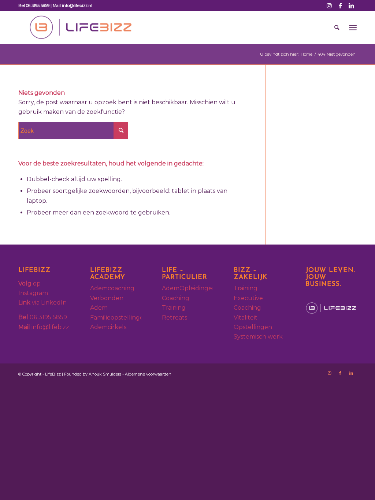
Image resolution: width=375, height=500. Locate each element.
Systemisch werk (258, 336)
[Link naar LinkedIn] (351, 5)
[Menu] (353, 27)
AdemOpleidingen (189, 288)
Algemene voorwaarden (148, 374)
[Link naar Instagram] (329, 5)
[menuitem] (337, 27)
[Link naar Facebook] (340, 5)
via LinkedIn (42, 302)
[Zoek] (337, 27)
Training (174, 307)
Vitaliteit (245, 317)
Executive (248, 298)
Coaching (175, 298)
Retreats (174, 317)
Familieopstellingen (119, 317)
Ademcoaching (113, 288)
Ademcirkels (108, 327)
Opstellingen (253, 327)
